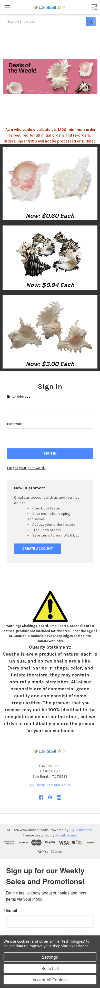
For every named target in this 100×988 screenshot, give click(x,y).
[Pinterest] (50, 797)
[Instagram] (59, 797)
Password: (15, 424)
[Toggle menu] (7, 7)
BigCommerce (81, 830)
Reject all (50, 968)
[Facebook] (41, 797)
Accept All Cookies (50, 980)
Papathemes (66, 835)
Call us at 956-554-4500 (50, 785)
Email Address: (19, 396)
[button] (50, 179)
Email (11, 910)
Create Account (37, 548)
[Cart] (94, 7)
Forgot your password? (26, 468)
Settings (50, 957)
